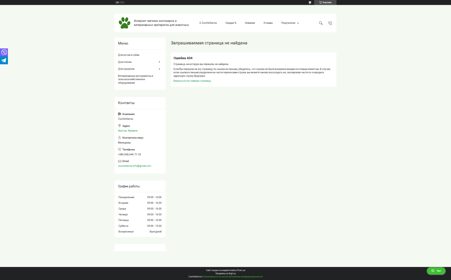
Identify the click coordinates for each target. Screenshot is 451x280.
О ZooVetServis (208, 22)
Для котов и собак (128, 55)
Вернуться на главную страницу (192, 80)
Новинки (250, 22)
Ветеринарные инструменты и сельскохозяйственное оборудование (135, 79)
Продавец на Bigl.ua (225, 273)
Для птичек (125, 62)
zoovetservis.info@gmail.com (134, 165)
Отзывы (268, 22)
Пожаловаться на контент (216, 276)
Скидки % (231, 22)
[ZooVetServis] (124, 23)
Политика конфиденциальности (247, 276)
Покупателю (288, 22)
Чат (439, 270)
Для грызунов (126, 68)
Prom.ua (241, 270)
